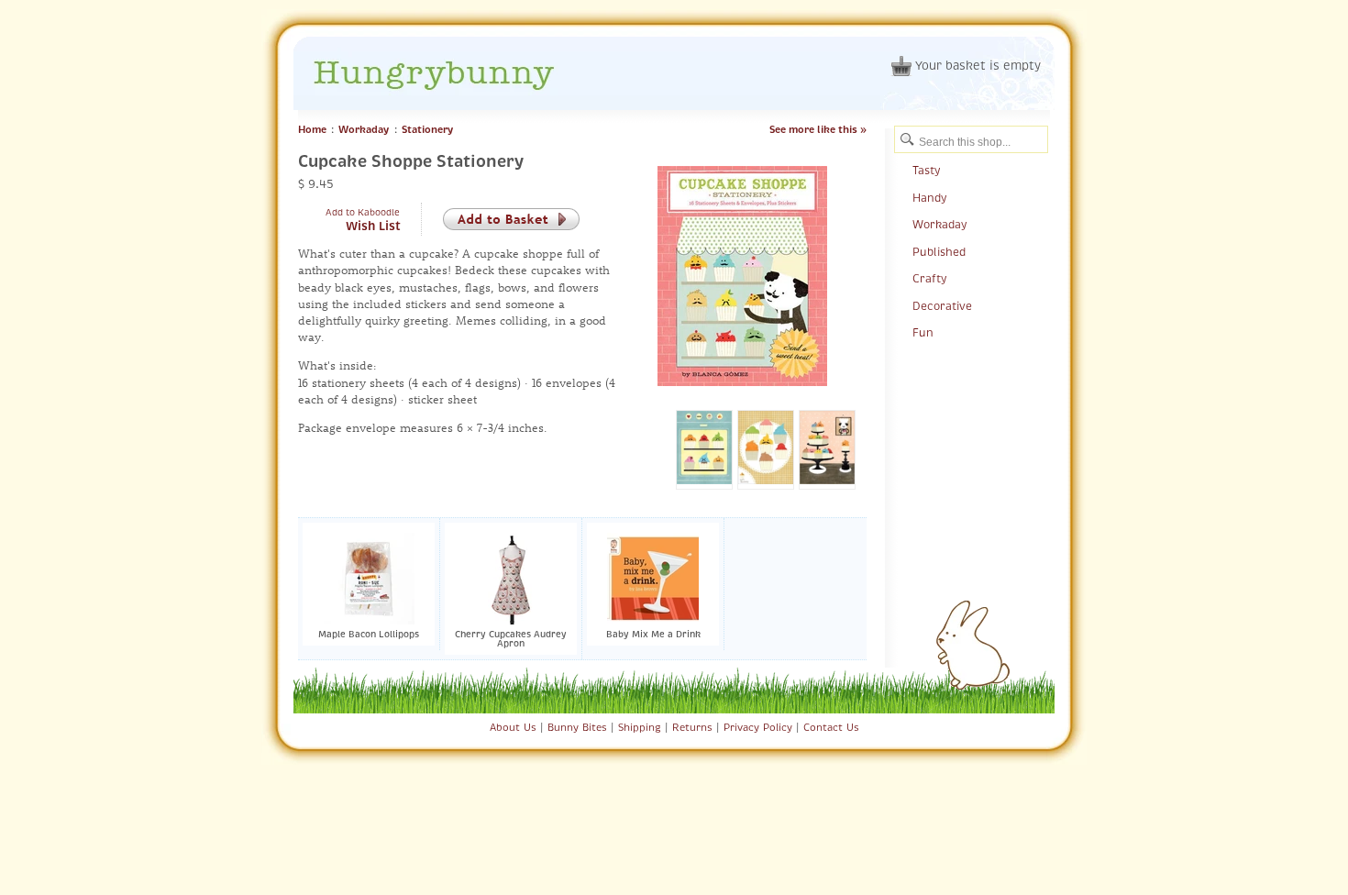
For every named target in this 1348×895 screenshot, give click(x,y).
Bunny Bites (577, 727)
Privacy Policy (758, 727)
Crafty (929, 278)
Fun (923, 333)
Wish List (373, 226)
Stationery (427, 129)
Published (939, 252)
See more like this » (818, 129)
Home (312, 129)
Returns (692, 727)
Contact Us (831, 727)
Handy (929, 198)
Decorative (942, 306)
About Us (513, 727)
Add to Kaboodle (363, 212)
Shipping (639, 727)
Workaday (363, 129)
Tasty (926, 170)
